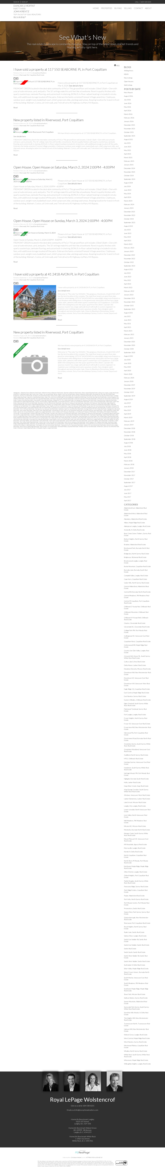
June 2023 (127, 233)
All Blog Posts (128, 71)
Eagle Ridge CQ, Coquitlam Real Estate (137, 689)
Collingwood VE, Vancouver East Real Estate (85, 400)
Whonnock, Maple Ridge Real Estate (26, 428)
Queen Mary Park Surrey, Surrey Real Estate (98, 417)
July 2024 (127, 186)
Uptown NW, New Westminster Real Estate (95, 425)
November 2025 (129, 129)
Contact (138, 8)
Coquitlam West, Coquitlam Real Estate (107, 400)
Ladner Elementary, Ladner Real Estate (137, 799)
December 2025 (129, 125)
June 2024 (127, 190)
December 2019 (129, 385)
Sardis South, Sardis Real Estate (57, 420)
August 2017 (128, 486)
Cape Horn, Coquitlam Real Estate (35, 397)
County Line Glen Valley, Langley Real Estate (46, 401)
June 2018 (127, 450)
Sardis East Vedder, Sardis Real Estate (29, 420)
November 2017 (129, 475)
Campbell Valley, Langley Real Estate (136, 575)
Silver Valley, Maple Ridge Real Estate (29, 422)
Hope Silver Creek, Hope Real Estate (42, 410)
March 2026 (128, 114)
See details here (76, 85)
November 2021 (129, 302)
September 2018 (129, 439)
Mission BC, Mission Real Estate (21, 413)
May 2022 (127, 280)
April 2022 (127, 284)
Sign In (16, 2)
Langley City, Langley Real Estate (43, 412)
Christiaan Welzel (76, 1157)
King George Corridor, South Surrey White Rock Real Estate (67, 410)
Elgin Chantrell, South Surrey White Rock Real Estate (96, 404)
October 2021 (129, 305)
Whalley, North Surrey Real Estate (87, 426)
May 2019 (127, 410)
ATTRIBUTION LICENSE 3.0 (94, 1157)
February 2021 (129, 334)
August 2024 (128, 183)
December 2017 (129, 472)
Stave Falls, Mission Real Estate (38, 423)
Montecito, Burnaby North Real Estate (40, 413)
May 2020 (127, 367)
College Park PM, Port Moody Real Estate (63, 400)
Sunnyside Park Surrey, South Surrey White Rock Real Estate (101, 423)
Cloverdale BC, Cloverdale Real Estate (43, 400)
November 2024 (129, 172)
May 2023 (127, 237)
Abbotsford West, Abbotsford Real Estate (52, 392)
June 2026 (127, 103)
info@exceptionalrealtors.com (86, 1110)
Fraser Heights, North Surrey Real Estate (56, 406)
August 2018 (128, 443)
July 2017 (127, 490)
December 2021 (129, 298)
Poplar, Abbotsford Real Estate (21, 417)
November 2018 (129, 432)
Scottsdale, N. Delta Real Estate (134, 965)
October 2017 (129, 479)
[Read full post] (34, 82)
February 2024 (129, 204)
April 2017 (127, 500)
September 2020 (129, 352)
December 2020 (129, 342)
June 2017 (127, 493)
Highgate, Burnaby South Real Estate (136, 779)
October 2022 (129, 262)
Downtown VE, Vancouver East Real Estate (73, 403)
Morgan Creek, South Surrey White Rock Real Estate (63, 413)
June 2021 (127, 320)
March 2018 (128, 461)
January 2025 (128, 165)
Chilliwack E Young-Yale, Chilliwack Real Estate (62, 398)
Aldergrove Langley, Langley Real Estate (108, 392)
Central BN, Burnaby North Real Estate (97, 397)
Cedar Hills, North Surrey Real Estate (54, 397)
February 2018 (129, 464)
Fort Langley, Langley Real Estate (37, 406)
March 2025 (128, 157)
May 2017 (127, 497)
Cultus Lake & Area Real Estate (98, 401)
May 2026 (127, 107)
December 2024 (129, 168)
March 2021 (128, 331)
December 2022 (129, 255)
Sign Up (25, 2)
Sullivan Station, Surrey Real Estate (55, 423)
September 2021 (129, 309)
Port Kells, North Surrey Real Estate (39, 417)
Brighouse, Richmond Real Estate (41, 395)
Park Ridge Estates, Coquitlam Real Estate (108, 416)
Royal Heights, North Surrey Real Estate (60, 419)
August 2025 (128, 139)
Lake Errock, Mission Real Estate (25, 412)
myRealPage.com (82, 1152)
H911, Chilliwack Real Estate (27, 409)
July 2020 (127, 360)
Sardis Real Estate (44, 420)
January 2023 (128, 251)
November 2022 (129, 259)
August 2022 (128, 269)
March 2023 (128, 244)
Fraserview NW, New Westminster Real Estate (99, 406)
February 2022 (129, 291)
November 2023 (129, 215)
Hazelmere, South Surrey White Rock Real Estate (70, 409)
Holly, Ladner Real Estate (26, 410)
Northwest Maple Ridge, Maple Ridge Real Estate (102, 414)
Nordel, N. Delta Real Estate (37, 414)
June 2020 (127, 363)
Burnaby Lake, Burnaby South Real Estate (102, 395)
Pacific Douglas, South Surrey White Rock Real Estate (64, 416)
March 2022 (128, 287)
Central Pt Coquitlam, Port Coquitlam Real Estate (37, 398)
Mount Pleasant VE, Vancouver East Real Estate (89, 413)
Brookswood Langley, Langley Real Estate (61, 395)
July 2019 (127, 403)
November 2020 (129, 345)
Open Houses (128, 81)
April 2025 (127, 154)
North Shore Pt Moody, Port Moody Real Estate (77, 414)
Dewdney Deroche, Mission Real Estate (27, 403)
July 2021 (127, 316)
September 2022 (129, 266)
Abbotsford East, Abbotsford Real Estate (31, 392)
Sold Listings (128, 85)
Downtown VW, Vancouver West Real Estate (95, 403)
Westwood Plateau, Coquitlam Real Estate (68, 426)
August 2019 (128, 399)
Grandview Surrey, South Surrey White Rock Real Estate (65, 407)
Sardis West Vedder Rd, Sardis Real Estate (76, 420)
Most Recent (128, 92)
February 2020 (129, 378)
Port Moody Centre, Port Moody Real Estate (59, 417)
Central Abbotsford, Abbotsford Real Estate (75, 397)
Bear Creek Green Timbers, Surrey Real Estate (41, 394)
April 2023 (127, 240)
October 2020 (129, 349)
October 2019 (129, 392)
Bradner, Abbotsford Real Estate (84, 394)
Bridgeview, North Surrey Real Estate (23, 395)
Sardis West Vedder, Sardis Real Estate (98, 420)
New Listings (128, 78)
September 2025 (129, 136)
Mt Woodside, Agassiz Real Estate (110, 413)
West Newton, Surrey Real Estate (48, 426)
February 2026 (129, 118)
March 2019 (128, 417)
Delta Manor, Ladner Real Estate (135, 665)
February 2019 (129, 421)
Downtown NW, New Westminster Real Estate (50, 403)
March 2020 (128, 374)
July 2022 (127, 273)
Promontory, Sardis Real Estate (79, 417)
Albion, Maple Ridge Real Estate (90, 392)
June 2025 (127, 147)
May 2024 (127, 194)
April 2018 (127, 457)
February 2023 (129, 248)
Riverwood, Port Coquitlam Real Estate (32, 75)
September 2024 (129, 179)
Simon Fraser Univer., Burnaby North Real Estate (51, 422)
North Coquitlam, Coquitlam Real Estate (55, 414)
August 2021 (128, 313)
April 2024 (127, 197)
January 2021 (128, 338)
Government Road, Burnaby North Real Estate (39, 407)
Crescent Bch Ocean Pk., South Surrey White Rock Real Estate (73, 401)
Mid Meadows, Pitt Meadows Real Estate (107, 412)
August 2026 (128, 96)
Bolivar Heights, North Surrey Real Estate (64, 394)
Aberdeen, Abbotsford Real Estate (72, 392)
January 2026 (128, 121)
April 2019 (127, 414)
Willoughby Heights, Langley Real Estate (46, 428)
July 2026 (127, 100)
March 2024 (128, 201)
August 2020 (128, 356)
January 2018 (128, 468)
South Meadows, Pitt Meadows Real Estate (96, 422)
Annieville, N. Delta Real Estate (21, 394)
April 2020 (127, 370)
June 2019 (127, 407)
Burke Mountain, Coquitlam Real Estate (82, 395)
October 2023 (129, 219)
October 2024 (129, 175)
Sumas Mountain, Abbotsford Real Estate (75, 423)
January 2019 (128, 425)
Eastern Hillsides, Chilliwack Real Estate (72, 404)
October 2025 (129, 132)
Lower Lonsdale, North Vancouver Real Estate (63, 412)
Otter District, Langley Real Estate (135, 872)
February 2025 (129, 161)
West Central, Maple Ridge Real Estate (29, 426)
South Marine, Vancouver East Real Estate (74, 422)
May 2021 (127, 324)
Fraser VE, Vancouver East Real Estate (77, 406)
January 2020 (128, 381)
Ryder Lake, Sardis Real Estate (78, 419)
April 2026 (127, 110)
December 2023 (129, 212)
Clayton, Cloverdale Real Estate (25, 400)
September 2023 (129, 222)
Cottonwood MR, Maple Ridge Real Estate (24, 401)
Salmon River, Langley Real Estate (94, 419)
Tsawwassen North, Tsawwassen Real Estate (72, 425)
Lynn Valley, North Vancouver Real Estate (85, 412)
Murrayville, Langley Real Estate (21, 414)
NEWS (126, 74)
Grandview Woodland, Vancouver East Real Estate (93, 407)
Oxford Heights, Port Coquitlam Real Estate (40, 416)
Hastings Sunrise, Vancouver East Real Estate (46, 409)
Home (96, 8)
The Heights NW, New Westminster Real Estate (48, 425)
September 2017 (129, 482)
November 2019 (129, 389)
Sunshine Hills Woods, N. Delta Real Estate (24, 425)
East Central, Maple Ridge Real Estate (34, 404)
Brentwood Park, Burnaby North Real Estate (104, 394)
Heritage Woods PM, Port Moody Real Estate (95, 409)
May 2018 (127, 454)
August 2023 (128, 226)
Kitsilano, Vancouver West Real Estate (92, 410)
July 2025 (127, 143)
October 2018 (129, 435)
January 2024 (128, 208)
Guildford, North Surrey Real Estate (136, 755)
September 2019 (129, 396)
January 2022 (128, 295)
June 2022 (127, 277)
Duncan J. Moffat (24, 5)
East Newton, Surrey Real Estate (53, 404)
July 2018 (127, 446)
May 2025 (127, 150)
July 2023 (127, 230)
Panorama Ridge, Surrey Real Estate (88, 416)
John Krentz (21, 11)
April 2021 (127, 327)
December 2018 (129, 428)
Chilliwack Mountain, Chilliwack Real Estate (85, 398)
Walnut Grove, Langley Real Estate (135, 1035)
